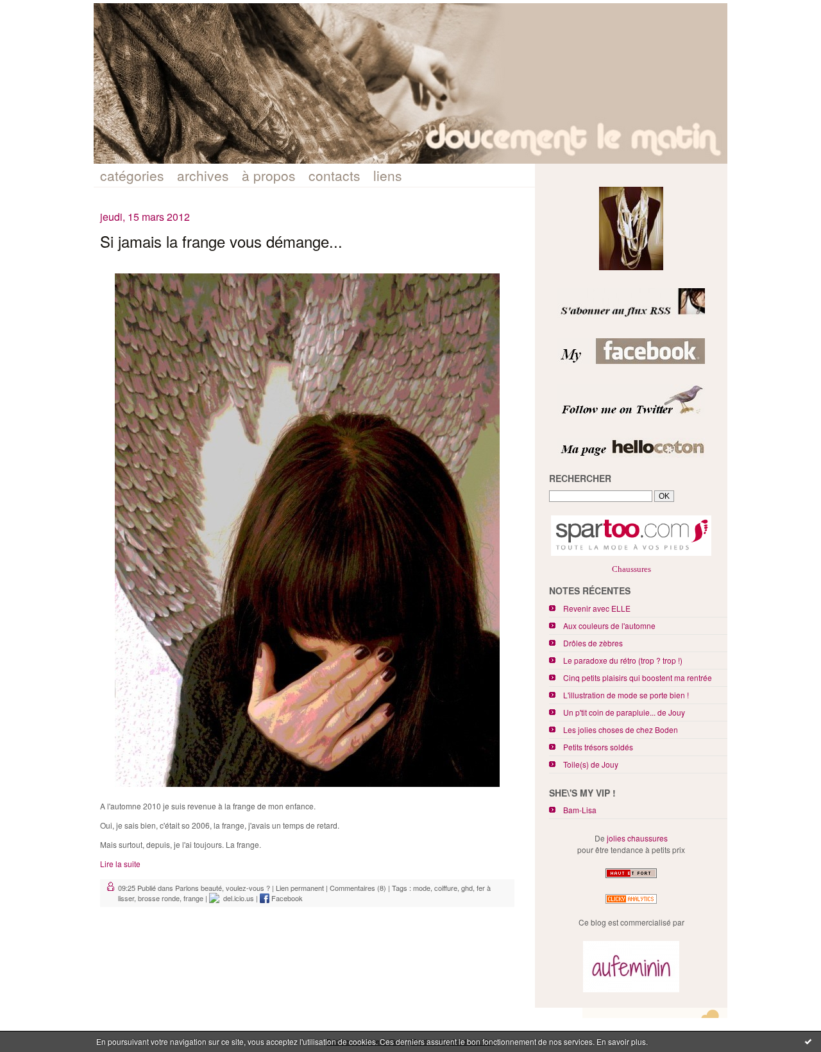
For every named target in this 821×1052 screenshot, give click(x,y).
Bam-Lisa (580, 809)
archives (203, 175)
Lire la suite (120, 863)
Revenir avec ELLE (597, 608)
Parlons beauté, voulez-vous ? (222, 888)
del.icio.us (236, 898)
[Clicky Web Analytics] (631, 903)
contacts (334, 175)
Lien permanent (300, 888)
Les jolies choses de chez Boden (620, 729)
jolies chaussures (637, 837)
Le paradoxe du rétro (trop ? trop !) (622, 660)
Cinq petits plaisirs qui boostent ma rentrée (637, 677)
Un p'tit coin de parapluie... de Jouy (624, 712)
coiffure (445, 888)
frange (193, 898)
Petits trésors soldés (598, 746)
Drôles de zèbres (593, 642)
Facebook (286, 898)
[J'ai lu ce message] (808, 1041)
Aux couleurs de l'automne (609, 625)
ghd (467, 888)
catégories (132, 175)
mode (421, 888)
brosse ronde (159, 898)
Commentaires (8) (358, 888)
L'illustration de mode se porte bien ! (626, 694)
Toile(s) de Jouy (590, 764)
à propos (269, 175)
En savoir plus (621, 1041)
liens (387, 175)
